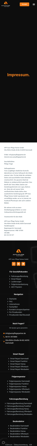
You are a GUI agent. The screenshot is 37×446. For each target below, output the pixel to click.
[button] (34, 4)
